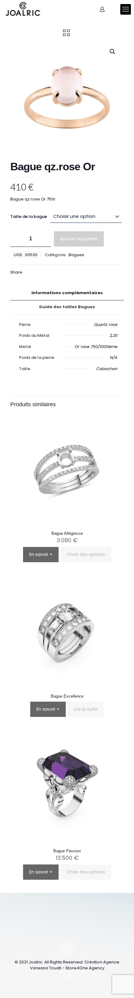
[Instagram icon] (70, 976)
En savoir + (40, 554)
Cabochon (106, 369)
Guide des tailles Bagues (67, 307)
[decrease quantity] (17, 239)
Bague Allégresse (67, 533)
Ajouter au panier (79, 239)
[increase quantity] (43, 239)
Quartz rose (105, 324)
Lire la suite (86, 709)
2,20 (113, 335)
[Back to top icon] (67, 949)
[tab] (67, 293)
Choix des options (85, 554)
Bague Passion (67, 851)
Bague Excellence (67, 696)
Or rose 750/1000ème (96, 347)
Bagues (76, 255)
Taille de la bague (28, 216)
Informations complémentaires (67, 293)
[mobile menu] (125, 9)
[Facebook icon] (63, 976)
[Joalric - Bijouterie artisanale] (23, 9)
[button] (113, 51)
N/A (113, 357)
